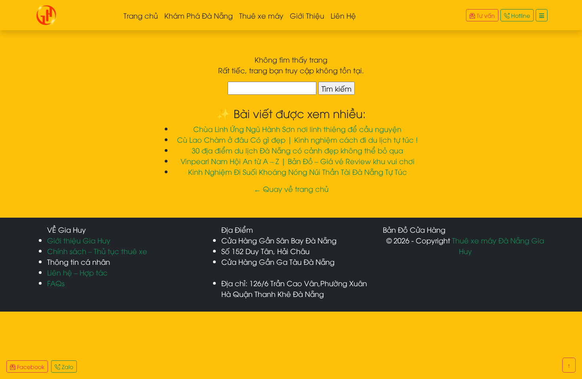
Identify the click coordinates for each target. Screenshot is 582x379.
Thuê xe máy (261, 15)
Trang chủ (141, 15)
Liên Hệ (343, 15)
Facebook (29, 366)
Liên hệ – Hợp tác (77, 272)
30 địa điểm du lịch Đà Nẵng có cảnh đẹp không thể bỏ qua (297, 150)
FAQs (56, 283)
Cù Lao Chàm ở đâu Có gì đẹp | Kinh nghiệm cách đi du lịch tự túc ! (297, 139)
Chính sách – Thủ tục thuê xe (97, 251)
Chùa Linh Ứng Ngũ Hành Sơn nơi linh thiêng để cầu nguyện (297, 129)
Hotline (520, 15)
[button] (542, 15)
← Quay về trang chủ (291, 188)
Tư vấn (485, 15)
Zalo (66, 366)
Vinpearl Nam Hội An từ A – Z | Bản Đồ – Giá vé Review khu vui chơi (298, 161)
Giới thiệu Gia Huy (78, 240)
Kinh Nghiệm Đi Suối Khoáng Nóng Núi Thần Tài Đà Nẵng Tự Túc (297, 171)
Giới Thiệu (307, 15)
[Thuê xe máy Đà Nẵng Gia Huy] (46, 14)
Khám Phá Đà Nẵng (198, 15)
